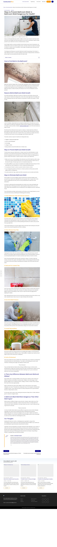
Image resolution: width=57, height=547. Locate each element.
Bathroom (12, 10)
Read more (6, 487)
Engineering (33, 1)
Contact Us (48, 1)
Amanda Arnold (9, 36)
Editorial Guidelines (34, 498)
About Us (21, 498)
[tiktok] (45, 502)
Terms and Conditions (34, 501)
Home (4, 7)
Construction (38, 1)
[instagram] (48, 502)
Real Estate (44, 1)
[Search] (52, 2)
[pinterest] (48, 499)
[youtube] (43, 502)
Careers (21, 500)
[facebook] (43, 499)
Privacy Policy (33, 500)
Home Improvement (25, 1)
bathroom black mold (24, 125)
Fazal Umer (5, 480)
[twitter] (45, 499)
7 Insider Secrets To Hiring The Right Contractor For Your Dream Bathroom (36, 479)
